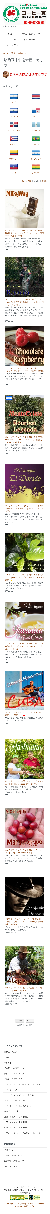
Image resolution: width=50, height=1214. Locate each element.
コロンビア (13, 159)
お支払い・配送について (30, 34)
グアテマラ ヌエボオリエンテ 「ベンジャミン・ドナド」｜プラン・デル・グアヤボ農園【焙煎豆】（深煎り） (24, 921)
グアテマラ (35, 130)
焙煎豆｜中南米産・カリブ (20, 53)
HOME (9, 34)
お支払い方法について (13, 1156)
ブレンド (8, 1063)
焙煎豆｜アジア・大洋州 (14, 1079)
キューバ (13, 145)
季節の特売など (10, 1052)
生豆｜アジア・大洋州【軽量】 (16, 1128)
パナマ (36, 116)
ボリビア (35, 173)
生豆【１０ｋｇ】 (11, 1111)
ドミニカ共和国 (13, 130)
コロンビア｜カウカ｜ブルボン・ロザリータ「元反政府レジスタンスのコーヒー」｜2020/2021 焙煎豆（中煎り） (24, 302)
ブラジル (35, 145)
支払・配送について (29, 1187)
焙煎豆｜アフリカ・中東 (14, 1074)
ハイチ (13, 173)
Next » (30, 1021)
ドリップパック (10, 1090)
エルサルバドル (13, 116)
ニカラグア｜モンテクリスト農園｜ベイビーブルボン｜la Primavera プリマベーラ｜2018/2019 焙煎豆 (24, 577)
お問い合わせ (29, 40)
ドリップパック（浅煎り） (15, 1101)
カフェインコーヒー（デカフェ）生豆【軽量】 (23, 1133)
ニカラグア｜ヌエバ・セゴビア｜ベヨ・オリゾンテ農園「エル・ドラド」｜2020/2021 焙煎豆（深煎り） (24, 508)
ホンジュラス (36, 159)
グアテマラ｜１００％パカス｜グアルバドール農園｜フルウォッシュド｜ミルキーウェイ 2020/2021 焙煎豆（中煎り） (24, 233)
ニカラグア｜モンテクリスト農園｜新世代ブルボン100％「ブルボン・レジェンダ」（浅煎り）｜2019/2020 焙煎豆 (24, 439)
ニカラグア (13, 102)
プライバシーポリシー (37, 1190)
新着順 (44, 181)
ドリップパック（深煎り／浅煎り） (18, 1106)
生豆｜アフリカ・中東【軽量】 (16, 1122)
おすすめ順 (26, 181)
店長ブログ (11, 40)
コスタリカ (35, 102)
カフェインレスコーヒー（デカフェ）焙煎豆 (22, 1084)
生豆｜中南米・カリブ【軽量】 (16, 1117)
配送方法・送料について (14, 1161)
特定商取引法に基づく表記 (15, 1190)
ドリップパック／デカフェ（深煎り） (19, 1095)
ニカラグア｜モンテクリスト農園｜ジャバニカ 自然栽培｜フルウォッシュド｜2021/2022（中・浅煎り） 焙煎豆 (24, 646)
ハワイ (7, 1057)
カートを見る (12, 45)
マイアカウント (10, 1166)
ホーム (5, 53)
